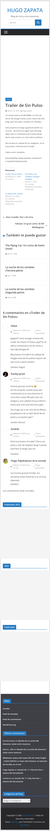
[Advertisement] (25, 69)
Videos (8, 99)
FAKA (14, 326)
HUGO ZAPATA (25, 10)
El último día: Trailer (14, 193)
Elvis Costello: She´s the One (19, 217)
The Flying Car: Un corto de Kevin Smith (24, 247)
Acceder (6, 708)
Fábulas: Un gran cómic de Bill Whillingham (29, 225)
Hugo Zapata (27, 111)
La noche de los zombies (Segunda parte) (19, 290)
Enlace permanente (40, 331)
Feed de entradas (10, 714)
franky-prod (18, 374)
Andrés (15, 429)
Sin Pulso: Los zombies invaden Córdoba (32, 176)
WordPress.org (9, 725)
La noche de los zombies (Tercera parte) (19, 268)
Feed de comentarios (12, 719)
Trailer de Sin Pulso (13, 174)
